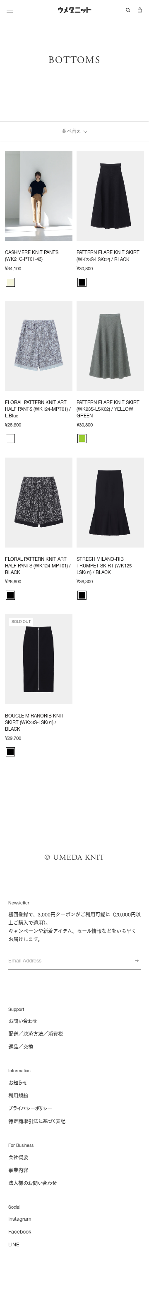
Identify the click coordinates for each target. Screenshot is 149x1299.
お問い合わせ (22, 1021)
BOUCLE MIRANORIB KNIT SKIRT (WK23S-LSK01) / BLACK (34, 722)
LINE (13, 1244)
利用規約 (18, 1096)
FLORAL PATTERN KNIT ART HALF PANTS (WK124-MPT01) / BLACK (38, 565)
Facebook (19, 1232)
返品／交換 (20, 1047)
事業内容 (18, 1170)
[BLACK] (82, 282)
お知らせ (17, 1083)
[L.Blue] (10, 438)
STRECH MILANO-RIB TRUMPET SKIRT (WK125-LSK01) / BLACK (105, 565)
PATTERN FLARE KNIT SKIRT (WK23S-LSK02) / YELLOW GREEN (108, 409)
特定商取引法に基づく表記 (36, 1121)
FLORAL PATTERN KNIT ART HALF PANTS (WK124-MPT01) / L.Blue (38, 409)
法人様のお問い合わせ (32, 1183)
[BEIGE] (10, 282)
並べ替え (72, 131)
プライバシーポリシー (30, 1108)
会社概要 (18, 1157)
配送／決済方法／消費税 (35, 1034)
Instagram (19, 1219)
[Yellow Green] (82, 438)
